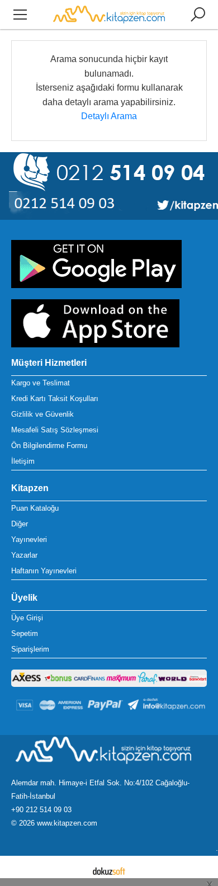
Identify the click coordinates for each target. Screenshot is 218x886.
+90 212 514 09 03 (41, 809)
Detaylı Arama (109, 116)
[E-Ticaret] (109, 870)
